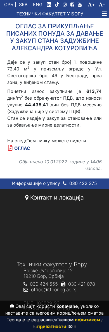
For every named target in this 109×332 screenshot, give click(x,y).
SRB (23, 4)
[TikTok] (58, 4)
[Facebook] (73, 4)
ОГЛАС (22, 148)
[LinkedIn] (50, 4)
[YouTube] (82, 4)
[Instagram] (66, 4)
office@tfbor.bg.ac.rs (53, 289)
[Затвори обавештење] (69, 326)
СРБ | (10, 4)
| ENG (36, 4)
